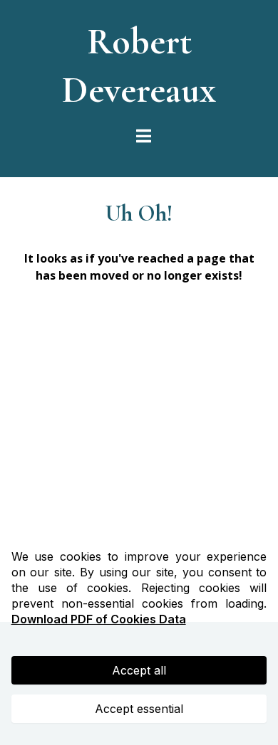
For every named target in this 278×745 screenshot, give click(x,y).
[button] (141, 137)
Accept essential (139, 709)
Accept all (139, 670)
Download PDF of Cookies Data (98, 619)
